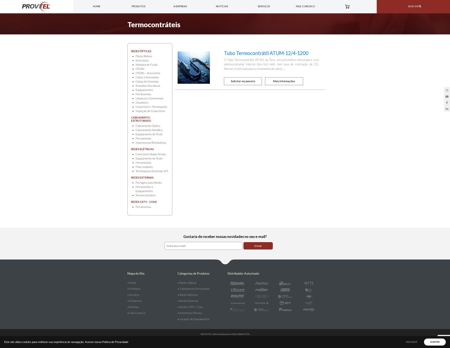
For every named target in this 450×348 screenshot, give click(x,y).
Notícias (222, 6)
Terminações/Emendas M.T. (152, 171)
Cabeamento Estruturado (194, 288)
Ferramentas (143, 94)
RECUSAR (411, 342)
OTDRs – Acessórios (148, 73)
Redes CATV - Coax (191, 306)
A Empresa (180, 6)
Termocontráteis (146, 195)
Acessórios (142, 60)
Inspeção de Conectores (150, 111)
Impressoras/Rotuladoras (151, 142)
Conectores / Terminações (151, 106)
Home (96, 6)
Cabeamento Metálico (149, 130)
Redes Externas (188, 300)
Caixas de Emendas (147, 81)
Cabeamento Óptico (148, 125)
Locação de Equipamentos (194, 319)
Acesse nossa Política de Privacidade (106, 342)
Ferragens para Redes (149, 182)
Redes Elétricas (188, 294)
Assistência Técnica (190, 312)
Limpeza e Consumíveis (149, 98)
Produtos (138, 6)
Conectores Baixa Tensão (151, 154)
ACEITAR (435, 342)
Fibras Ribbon (144, 56)
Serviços (264, 6)
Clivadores (142, 102)
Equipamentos (144, 89)
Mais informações (284, 81)
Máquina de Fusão (147, 64)
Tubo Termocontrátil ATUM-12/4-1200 (266, 53)
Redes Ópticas (188, 282)
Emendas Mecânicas (148, 85)
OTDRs (140, 68)
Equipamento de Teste (149, 134)
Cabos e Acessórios (147, 77)
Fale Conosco (305, 6)
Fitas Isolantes (144, 166)
